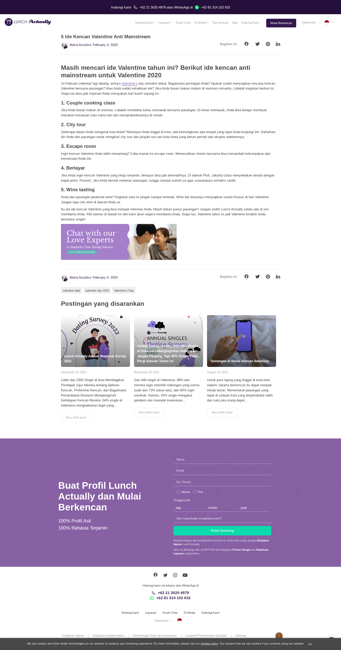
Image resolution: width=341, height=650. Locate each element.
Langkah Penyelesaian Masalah (206, 635)
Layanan (164, 22)
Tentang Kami (143, 22)
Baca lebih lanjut (76, 417)
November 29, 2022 (73, 372)
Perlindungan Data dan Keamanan (155, 635)
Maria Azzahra (80, 45)
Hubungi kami (121, 7)
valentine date (71, 290)
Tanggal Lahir (181, 500)
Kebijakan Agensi (73, 635)
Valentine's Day (124, 290)
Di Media (200, 22)
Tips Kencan (220, 22)
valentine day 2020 (97, 290)
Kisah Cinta (183, 22)
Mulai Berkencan (281, 23)
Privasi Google (241, 549)
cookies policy (209, 643)
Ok (310, 644)
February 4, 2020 (105, 45)
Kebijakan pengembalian (108, 635)
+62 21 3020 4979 (153, 7)
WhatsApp (181, 7)
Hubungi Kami (250, 22)
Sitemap (240, 635)
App (234, 22)
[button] (310, 22)
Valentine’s (130, 83)
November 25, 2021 (146, 372)
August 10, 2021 (217, 372)
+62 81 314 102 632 (215, 7)
